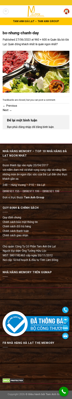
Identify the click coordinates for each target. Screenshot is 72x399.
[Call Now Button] (64, 391)
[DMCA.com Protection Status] (13, 380)
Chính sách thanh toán (16, 231)
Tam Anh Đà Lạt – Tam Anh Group (36, 21)
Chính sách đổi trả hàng (17, 226)
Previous (10, 105)
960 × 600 (40, 39)
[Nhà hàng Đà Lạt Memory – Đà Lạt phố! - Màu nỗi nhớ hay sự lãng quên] (36, 11)
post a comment (47, 100)
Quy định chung (12, 217)
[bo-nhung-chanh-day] (36, 71)
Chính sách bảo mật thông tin (20, 222)
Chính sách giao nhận (15, 235)
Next (7, 110)
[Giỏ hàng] (66, 11)
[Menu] (6, 11)
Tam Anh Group (34, 197)
